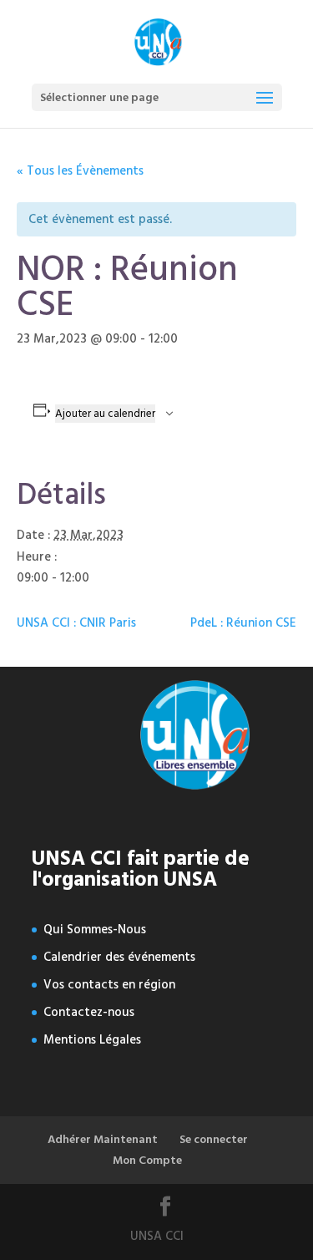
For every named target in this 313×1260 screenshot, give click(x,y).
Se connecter (213, 1139)
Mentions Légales (92, 1039)
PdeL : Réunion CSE (243, 622)
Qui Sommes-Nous (94, 929)
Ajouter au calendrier (105, 413)
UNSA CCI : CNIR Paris (76, 622)
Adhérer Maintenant (103, 1139)
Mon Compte (147, 1160)
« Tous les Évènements (80, 170)
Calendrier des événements (119, 957)
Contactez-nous (88, 1012)
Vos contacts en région (109, 984)
